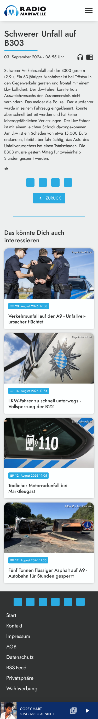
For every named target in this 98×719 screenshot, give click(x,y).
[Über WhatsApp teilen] (55, 182)
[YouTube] (55, 602)
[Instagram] (43, 602)
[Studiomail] (68, 602)
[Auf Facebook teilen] (30, 182)
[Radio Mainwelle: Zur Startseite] (42, 10)
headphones (80, 57)
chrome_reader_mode (89, 57)
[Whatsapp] (18, 602)
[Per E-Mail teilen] (68, 182)
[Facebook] (30, 602)
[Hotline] (80, 602)
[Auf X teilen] (43, 182)
